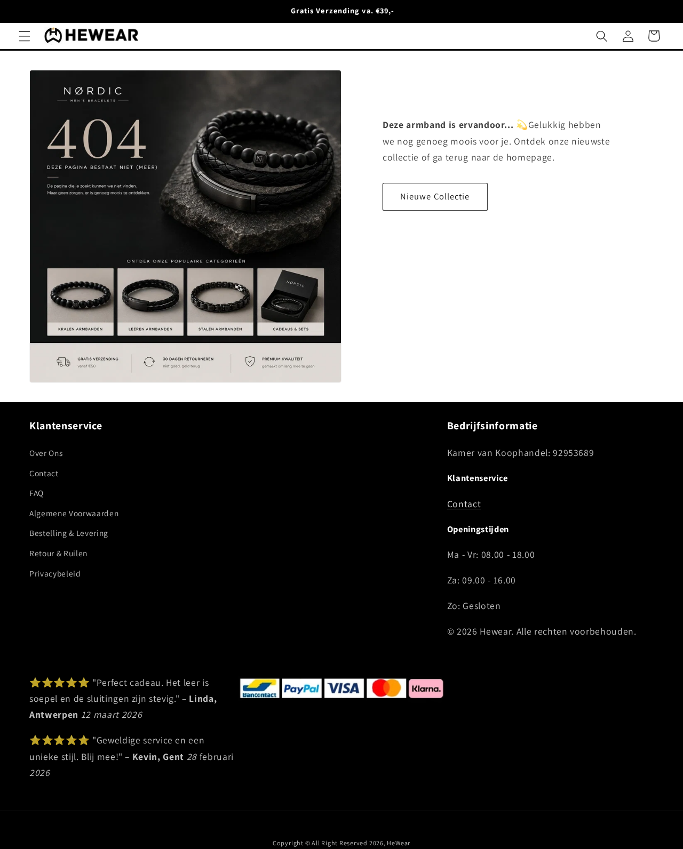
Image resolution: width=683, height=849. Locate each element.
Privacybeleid (55, 572)
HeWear (398, 843)
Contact (44, 472)
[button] (24, 36)
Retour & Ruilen (58, 552)
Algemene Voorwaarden (73, 512)
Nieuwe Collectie (435, 196)
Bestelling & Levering (68, 532)
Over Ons (45, 452)
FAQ (36, 492)
